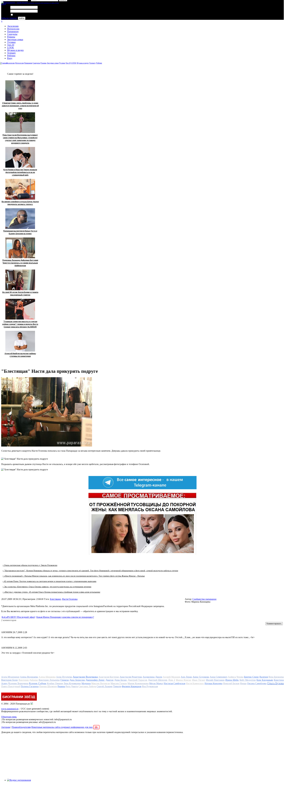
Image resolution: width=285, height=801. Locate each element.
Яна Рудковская (150, 686)
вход (3, 4)
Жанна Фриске (183, 680)
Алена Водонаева (29, 677)
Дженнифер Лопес (95, 680)
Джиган (110, 680)
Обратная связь (9, 716)
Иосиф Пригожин (215, 680)
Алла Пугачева (64, 676)
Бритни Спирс (251, 677)
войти (21, 18)
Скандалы (12, 34)
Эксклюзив (13, 26)
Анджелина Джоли (152, 677)
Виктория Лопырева (49, 680)
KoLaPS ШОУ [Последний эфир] (18, 617)
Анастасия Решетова (131, 676)
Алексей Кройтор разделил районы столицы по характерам (20, 355)
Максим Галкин (119, 683)
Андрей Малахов (171, 677)
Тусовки (11, 42)
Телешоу (11, 53)
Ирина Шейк (232, 680)
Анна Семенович (218, 677)
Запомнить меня (21, 15)
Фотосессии (13, 29)
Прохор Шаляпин (48, 686)
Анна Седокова (201, 676)
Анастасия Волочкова (85, 676)
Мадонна (86, 683)
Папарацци (13, 31)
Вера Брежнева (276, 677)
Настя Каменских (195, 683)
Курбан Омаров (55, 683)
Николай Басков (231, 683)
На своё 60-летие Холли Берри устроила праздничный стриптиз (20, 293)
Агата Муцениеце (10, 677)
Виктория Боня (9, 680)
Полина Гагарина (30, 686)
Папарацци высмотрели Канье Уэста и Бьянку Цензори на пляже (20, 232)
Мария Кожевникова (138, 683)
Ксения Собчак (37, 683)
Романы (11, 37)
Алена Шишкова (47, 677)
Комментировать (274, 624)
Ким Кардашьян (264, 680)
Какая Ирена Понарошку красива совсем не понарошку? (65, 617)
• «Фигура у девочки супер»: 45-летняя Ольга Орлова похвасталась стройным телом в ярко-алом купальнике (51, 592)
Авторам (5, 727)
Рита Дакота (72, 686)
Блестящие (55, 599)
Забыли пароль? (9, 18)
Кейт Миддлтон (248, 680)
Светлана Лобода (87, 686)
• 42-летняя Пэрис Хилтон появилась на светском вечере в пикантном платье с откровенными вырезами (49, 581)
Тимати (117, 686)
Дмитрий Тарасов (137, 680)
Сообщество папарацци (204, 599)
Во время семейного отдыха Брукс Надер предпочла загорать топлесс (20, 203)
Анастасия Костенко (108, 677)
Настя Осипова (69, 599)
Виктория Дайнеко (28, 680)
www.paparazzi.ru (9, 708)
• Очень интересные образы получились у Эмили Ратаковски (30, 565)
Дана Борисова (77, 680)
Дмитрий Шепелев (157, 680)
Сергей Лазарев (105, 686)
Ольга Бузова (275, 683)
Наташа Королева (213, 683)
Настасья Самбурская (174, 683)
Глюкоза (64, 680)
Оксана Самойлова (256, 683)
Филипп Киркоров (131, 686)
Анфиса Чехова (235, 677)
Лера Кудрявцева (72, 683)
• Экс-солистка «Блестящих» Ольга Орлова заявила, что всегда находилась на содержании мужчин (47, 587)
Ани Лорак (186, 677)
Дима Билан (120, 680)
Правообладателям (21, 727)
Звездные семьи (15, 39)
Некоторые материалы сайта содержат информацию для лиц (64, 727)
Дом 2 (171, 679)
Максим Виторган (100, 683)
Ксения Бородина (18, 683)
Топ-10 (10, 45)
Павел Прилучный (10, 686)
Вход (9, 58)
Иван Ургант (198, 680)
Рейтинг (11, 55)
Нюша (243, 683)
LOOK (10, 47)
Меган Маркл (156, 683)
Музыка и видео (15, 50)
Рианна (61, 686)
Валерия (263, 677)
